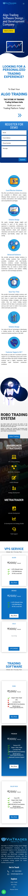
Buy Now (14, 583)
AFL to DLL (14, 884)
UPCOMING (14, 649)
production (24, 362)
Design (25, 846)
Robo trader (6, 424)
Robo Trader (14, 882)
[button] (3, 892)
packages (15, 200)
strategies (16, 300)
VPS (14, 887)
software (3, 304)
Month (19, 563)
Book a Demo (8, 31)
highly (7, 428)
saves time (14, 308)
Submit (22, 160)
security (13, 232)
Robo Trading (14, 436)
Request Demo (14, 889)
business (9, 333)
